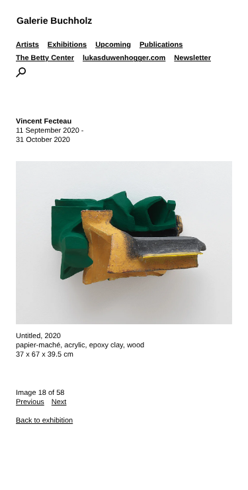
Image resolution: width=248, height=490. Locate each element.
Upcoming (113, 45)
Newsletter (192, 58)
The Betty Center (45, 58)
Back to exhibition (44, 421)
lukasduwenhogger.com (124, 58)
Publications (161, 45)
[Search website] (21, 74)
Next (59, 402)
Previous (30, 402)
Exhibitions (67, 45)
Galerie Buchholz (54, 20)
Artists (27, 45)
